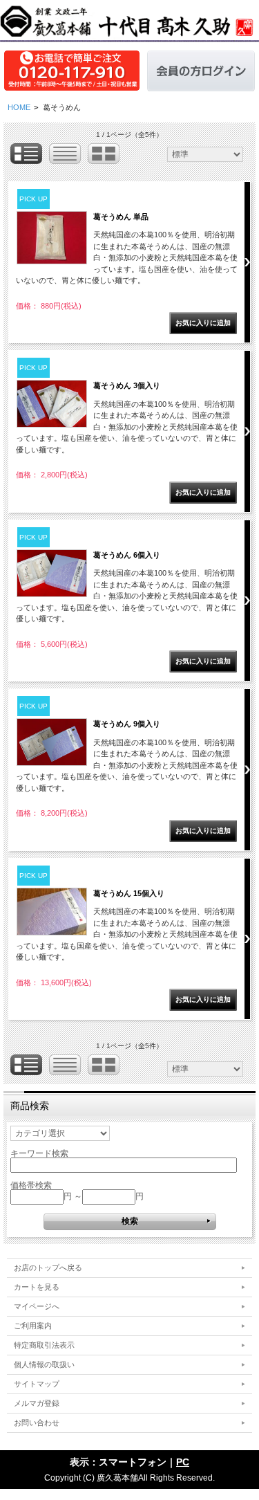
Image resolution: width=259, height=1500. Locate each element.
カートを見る (36, 1287)
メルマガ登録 (36, 1403)
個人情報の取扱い (44, 1364)
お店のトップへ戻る (48, 1267)
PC (182, 1461)
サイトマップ (36, 1384)
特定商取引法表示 (44, 1345)
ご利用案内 (33, 1325)
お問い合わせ (36, 1422)
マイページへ (36, 1306)
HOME (19, 107)
